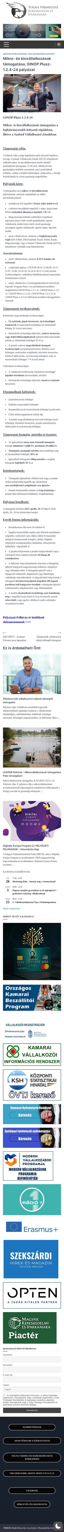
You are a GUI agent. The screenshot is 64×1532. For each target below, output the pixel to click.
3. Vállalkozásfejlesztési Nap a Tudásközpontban (34, 902)
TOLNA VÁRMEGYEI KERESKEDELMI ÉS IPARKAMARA (32, 1457)
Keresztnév (7, 1365)
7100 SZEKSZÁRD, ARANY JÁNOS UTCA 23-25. (32, 1473)
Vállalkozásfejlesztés (41, 54)
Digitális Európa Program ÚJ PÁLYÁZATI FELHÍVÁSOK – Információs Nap (26, 847)
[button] (58, 1526)
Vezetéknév (7, 1355)
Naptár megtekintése (11, 908)
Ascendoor (31, 1528)
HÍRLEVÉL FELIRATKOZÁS (32, 1504)
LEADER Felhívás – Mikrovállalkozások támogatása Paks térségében (32, 774)
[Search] (59, 44)
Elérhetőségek (32, 1427)
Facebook (32, 1491)
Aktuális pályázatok (15, 54)
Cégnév (6, 1385)
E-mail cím (8, 1375)
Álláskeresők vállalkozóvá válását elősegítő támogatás (28, 700)
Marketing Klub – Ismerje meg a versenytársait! (34, 882)
